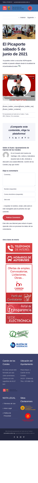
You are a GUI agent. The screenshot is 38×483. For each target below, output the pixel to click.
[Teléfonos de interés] (19, 244)
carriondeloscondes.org (9, 433)
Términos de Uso (9, 403)
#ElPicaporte (27, 60)
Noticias (8, 116)
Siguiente (30, 17)
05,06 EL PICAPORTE (16, 104)
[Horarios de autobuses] (19, 255)
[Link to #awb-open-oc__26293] (30, 8)
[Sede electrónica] (19, 315)
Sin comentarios (15, 116)
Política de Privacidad (7, 414)
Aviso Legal (8, 408)
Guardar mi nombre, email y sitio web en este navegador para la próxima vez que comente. (17, 209)
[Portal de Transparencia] (19, 305)
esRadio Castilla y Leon (7, 104)
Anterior (23, 17)
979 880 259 (9, 2)
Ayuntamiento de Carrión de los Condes (14, 114)
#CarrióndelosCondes (10, 66)
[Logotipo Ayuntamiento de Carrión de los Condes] (13, 6)
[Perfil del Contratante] (19, 266)
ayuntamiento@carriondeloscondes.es (22, 2)
